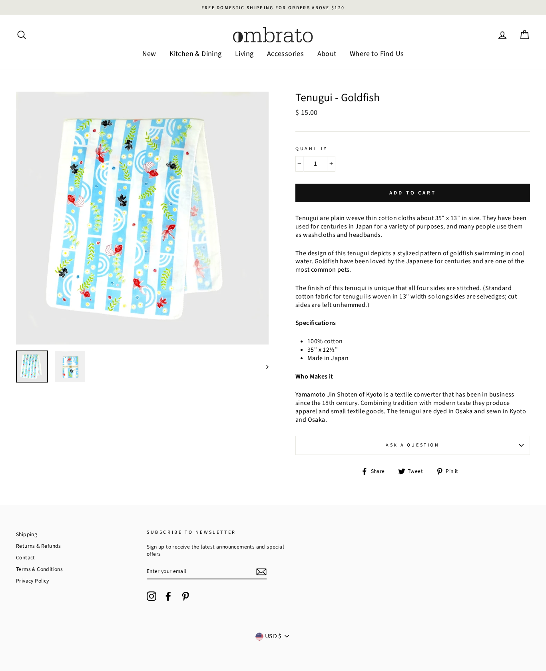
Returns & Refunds (38, 546)
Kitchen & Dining (195, 54)
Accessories (285, 54)
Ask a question (412, 445)
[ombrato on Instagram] (151, 596)
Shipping (26, 534)
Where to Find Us (377, 54)
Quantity (311, 149)
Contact (25, 557)
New (149, 54)
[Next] (264, 367)
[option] (273, 7)
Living (244, 54)
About (327, 54)
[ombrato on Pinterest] (185, 596)
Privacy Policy (32, 581)
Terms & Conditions (39, 569)
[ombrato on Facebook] (168, 596)
